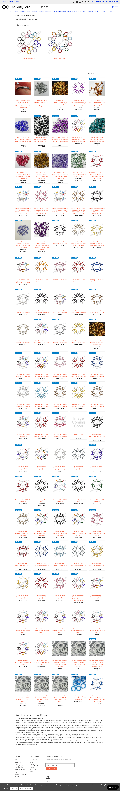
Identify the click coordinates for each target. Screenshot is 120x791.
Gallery (90, 11)
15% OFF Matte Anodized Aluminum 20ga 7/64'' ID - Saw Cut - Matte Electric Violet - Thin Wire (60, 140)
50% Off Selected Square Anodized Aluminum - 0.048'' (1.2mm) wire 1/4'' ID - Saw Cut (97, 175)
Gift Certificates (98, 1)
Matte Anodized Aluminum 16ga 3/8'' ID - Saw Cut (97, 499)
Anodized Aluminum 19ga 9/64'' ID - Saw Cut (60, 405)
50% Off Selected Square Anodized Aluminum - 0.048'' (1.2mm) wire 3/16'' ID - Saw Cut (23, 211)
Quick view (24, 86)
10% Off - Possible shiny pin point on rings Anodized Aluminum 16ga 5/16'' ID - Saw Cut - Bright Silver (23, 104)
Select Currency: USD (10, 1)
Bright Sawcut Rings (29, 58)
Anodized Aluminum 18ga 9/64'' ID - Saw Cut (23, 405)
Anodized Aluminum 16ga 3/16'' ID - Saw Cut (78, 312)
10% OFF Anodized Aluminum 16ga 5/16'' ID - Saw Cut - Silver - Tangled (41, 103)
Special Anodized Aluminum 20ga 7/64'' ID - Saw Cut (41, 662)
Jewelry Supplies (45, 11)
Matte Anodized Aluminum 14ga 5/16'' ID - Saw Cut (23, 499)
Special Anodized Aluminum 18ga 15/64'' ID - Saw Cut (41, 630)
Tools (34, 11)
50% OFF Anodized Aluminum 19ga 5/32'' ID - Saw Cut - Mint (78, 174)
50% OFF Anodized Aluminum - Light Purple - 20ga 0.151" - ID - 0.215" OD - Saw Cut (60, 175)
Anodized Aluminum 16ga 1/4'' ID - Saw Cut (60, 312)
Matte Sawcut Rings (60, 58)
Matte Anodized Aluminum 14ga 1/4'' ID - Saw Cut (78, 468)
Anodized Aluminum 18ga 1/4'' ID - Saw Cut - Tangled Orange (97, 342)
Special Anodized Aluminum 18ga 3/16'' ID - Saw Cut (60, 630)
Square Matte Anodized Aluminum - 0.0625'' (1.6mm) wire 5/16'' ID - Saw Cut (41, 698)
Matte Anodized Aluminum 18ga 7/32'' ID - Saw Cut (23, 565)
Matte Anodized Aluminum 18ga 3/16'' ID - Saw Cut (78, 533)
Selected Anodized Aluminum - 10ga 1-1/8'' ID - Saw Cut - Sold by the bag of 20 (78, 597)
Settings (5, 788)
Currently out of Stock (23, 126)
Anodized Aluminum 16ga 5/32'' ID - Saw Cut (41, 342)
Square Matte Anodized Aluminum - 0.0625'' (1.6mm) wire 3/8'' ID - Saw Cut (23, 698)
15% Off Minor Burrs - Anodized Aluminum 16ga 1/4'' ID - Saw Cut (78, 139)
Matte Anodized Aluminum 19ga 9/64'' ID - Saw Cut (78, 565)
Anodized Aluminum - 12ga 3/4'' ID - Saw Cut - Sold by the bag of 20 (97, 243)
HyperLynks (33, 761)
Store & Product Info (103, 11)
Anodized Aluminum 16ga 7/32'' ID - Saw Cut (60, 342)
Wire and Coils (59, 11)
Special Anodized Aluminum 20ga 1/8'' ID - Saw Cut (23, 662)
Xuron (31, 762)
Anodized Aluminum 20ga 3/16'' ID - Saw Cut (97, 405)
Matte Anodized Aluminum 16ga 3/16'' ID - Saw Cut (78, 499)
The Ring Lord (34, 759)
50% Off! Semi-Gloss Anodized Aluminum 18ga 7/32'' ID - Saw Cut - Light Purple (23, 244)
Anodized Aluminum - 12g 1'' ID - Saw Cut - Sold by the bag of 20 (78, 243)
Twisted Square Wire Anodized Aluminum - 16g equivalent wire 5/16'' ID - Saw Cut (97, 698)
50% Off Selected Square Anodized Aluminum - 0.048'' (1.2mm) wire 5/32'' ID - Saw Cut (41, 211)
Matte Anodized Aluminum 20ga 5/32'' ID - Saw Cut (41, 597)
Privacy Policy (104, 785)
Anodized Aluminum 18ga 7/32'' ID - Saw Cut (78, 375)
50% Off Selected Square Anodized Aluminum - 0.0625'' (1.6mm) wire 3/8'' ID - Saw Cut (78, 211)
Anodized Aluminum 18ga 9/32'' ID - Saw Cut (97, 375)
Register (115, 1)
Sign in (107, 1)
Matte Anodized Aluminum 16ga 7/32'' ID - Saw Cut (41, 533)
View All (32, 771)
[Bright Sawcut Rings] (29, 42)
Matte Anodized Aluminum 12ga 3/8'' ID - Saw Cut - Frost (60, 468)
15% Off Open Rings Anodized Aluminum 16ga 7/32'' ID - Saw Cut (97, 139)
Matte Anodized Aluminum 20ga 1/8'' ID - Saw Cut (97, 565)
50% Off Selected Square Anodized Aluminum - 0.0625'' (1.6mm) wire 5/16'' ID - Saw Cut (97, 211)
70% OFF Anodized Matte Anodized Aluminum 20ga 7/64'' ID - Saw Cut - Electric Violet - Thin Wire (41, 245)
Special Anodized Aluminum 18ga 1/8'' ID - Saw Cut (23, 630)
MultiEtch (33, 769)
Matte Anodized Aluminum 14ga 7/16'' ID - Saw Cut (41, 499)
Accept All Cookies (26, 788)
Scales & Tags (24, 11)
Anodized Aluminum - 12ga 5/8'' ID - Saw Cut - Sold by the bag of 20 (23, 281)
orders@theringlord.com (44, 7)
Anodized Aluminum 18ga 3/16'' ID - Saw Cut (41, 375)
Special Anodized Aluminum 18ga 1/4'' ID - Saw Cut (96, 597)
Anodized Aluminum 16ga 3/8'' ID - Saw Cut (97, 312)
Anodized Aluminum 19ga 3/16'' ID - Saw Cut (41, 405)
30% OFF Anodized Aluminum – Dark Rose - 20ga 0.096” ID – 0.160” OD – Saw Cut (23, 175)
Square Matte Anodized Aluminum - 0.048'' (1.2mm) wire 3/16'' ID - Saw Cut (78, 663)
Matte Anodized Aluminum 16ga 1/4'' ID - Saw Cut (60, 499)
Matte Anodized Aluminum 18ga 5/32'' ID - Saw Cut (97, 533)
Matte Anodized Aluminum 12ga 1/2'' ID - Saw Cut (41, 468)
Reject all (14, 788)
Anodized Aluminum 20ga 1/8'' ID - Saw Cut (78, 405)
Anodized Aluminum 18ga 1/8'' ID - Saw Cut (23, 375)
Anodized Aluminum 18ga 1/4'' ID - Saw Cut (78, 342)
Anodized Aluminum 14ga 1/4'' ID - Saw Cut (78, 280)
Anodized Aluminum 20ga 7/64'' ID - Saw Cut (60, 435)
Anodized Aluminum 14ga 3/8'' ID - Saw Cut (97, 280)
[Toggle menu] (3, 11)
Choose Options (79, 127)
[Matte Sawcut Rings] (60, 42)
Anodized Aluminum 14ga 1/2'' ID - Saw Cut (60, 280)
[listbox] (99, 73)
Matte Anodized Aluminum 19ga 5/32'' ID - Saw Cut (97, 436)
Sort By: (90, 73)
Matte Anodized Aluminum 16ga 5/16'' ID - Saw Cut (23, 533)
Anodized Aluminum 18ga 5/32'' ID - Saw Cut (60, 375)
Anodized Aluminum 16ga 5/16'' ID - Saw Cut (23, 342)
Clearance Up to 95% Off (76, 11)
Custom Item (78, 434)
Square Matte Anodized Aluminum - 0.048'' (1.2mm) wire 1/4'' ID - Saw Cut (60, 663)
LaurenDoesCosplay (35, 766)
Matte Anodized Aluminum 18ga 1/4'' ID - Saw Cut (60, 533)
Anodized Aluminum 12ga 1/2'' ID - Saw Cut (41, 280)
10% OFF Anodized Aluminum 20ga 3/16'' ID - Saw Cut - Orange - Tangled (97, 103)
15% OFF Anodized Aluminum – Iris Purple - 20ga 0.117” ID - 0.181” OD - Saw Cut (23, 140)
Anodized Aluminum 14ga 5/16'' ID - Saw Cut (23, 312)
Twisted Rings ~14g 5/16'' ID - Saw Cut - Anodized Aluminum (78, 697)
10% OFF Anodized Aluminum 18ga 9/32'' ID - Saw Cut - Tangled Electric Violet (78, 103)
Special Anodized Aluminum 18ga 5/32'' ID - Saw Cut (78, 630)
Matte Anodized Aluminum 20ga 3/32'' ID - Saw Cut (23, 468)
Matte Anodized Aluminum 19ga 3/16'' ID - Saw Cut (60, 565)
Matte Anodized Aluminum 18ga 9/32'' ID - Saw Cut (41, 565)
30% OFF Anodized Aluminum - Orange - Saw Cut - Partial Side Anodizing (41, 175)
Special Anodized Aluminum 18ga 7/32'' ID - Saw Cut (97, 630)
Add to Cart (23, 89)
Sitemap (17, 776)
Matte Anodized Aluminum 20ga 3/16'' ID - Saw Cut (23, 597)
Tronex (32, 767)
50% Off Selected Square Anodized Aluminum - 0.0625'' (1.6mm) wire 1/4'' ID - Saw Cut (60, 211)
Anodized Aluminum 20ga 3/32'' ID (23, 435)
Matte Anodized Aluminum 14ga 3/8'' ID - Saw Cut (97, 468)
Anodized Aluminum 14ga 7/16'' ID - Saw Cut (41, 312)
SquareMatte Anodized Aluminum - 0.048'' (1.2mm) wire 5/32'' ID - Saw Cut (60, 698)
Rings (16, 11)
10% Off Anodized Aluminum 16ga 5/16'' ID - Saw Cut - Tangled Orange (60, 103)
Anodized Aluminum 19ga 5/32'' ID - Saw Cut (60, 243)
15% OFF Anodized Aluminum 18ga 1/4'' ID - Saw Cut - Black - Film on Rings (41, 140)
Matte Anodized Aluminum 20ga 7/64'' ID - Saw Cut (60, 597)
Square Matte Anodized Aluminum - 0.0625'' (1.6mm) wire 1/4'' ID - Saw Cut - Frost (96, 663)
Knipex (32, 764)
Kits (9, 11)
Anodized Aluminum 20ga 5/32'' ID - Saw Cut (41, 435)
